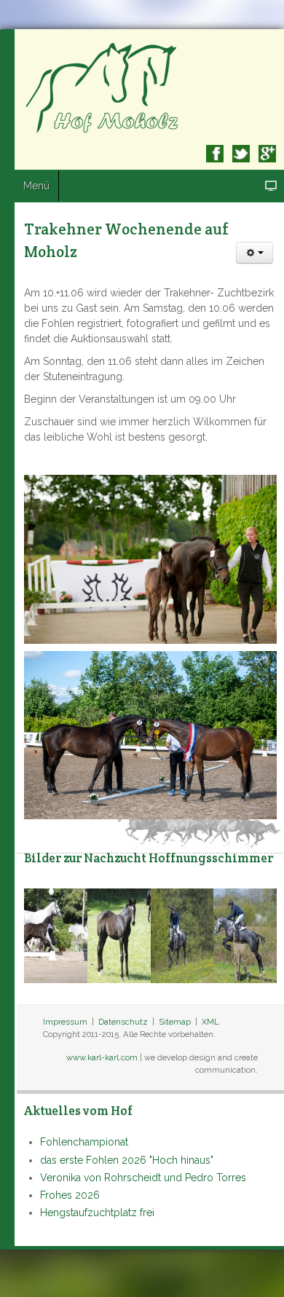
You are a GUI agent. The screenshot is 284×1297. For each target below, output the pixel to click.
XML (210, 1022)
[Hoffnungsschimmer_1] (55, 935)
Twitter (241, 153)
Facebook (214, 153)
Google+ (267, 153)
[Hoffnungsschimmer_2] (182, 935)
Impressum (65, 1022)
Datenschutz (123, 1022)
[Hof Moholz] (104, 87)
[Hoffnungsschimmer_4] (119, 935)
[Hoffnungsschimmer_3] (245, 935)
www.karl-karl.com (102, 1057)
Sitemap (175, 1022)
